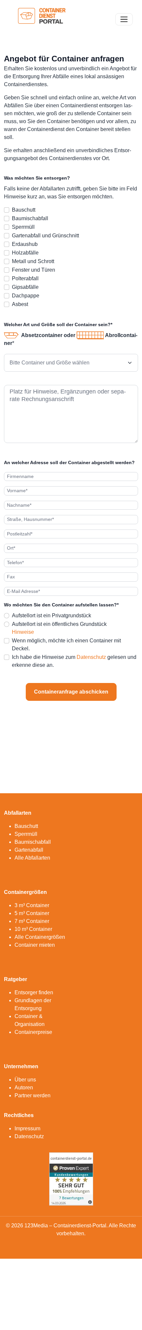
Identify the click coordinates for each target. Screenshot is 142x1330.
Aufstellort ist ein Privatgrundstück (51, 615)
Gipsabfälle (25, 287)
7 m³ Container (32, 921)
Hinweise (23, 632)
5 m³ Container (32, 913)
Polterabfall (25, 278)
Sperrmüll (23, 227)
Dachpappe (25, 295)
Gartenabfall (29, 850)
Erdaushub (25, 244)
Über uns (25, 1079)
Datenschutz (91, 657)
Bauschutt (23, 210)
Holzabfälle (25, 253)
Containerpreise (33, 1032)
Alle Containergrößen (40, 937)
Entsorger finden (34, 992)
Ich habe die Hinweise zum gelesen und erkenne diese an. (74, 661)
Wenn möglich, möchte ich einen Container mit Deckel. (66, 644)
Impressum (27, 1128)
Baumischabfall (30, 218)
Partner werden (33, 1095)
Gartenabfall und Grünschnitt (45, 235)
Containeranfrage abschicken (71, 692)
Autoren (24, 1087)
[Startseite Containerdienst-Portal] (41, 18)
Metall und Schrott (33, 261)
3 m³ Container (32, 905)
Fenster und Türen (33, 270)
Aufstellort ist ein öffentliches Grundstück (59, 624)
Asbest (20, 304)
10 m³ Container (33, 929)
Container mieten (35, 945)
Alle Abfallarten (32, 858)
